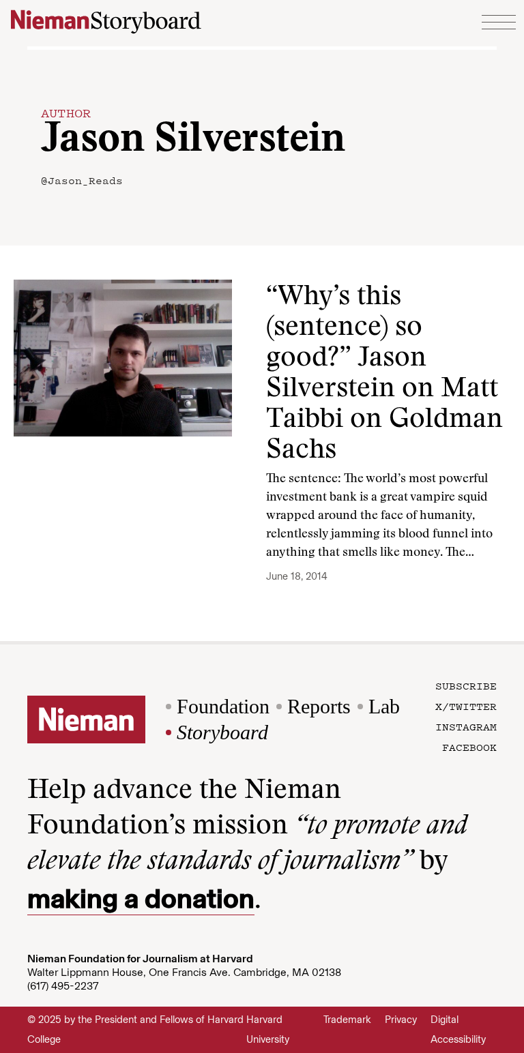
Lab (384, 706)
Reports (319, 706)
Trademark (347, 1019)
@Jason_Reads (82, 180)
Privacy (401, 1019)
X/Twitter (466, 705)
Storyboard (222, 732)
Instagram (466, 726)
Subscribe (466, 685)
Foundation (223, 706)
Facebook (469, 746)
